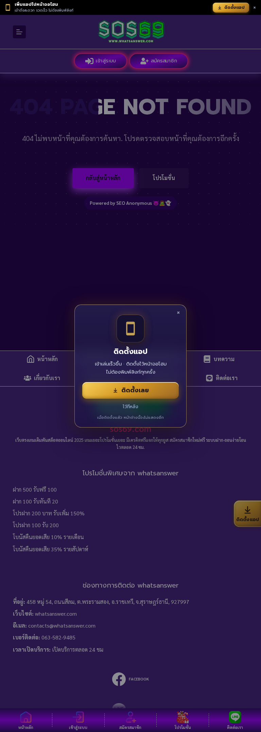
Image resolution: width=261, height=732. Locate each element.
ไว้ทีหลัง (130, 406)
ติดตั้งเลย (135, 390)
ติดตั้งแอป (234, 7)
